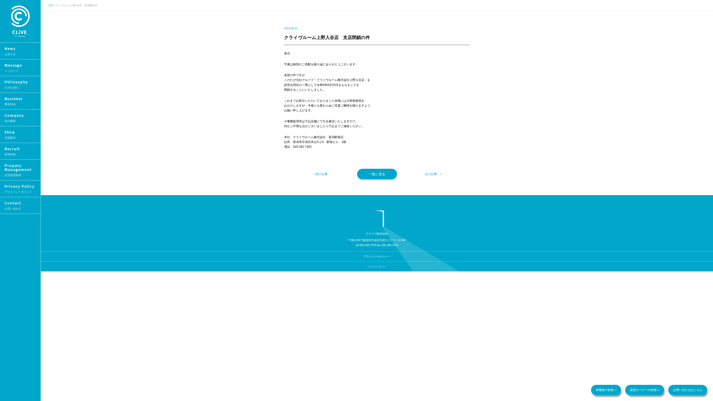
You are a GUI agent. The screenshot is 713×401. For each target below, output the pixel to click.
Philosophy (16, 84)
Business (13, 101)
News (10, 51)
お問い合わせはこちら (688, 390)
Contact (12, 205)
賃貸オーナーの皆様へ (645, 390)
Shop (10, 134)
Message (13, 68)
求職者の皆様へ (606, 390)
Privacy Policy (19, 189)
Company (14, 118)
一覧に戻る (377, 174)
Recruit (12, 151)
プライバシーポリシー (376, 256)
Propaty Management (18, 170)
